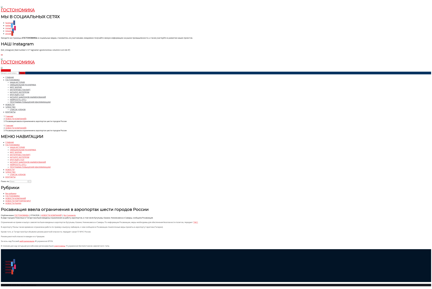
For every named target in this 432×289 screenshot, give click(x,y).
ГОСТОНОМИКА (12, 80)
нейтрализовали (26, 241)
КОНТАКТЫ (10, 112)
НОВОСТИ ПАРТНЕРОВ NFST (18, 201)
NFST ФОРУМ (16, 87)
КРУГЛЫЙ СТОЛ (17, 94)
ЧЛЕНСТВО (10, 107)
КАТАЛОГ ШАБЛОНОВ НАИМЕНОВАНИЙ (28, 97)
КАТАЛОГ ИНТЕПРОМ (19, 92)
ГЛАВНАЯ (9, 77)
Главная (9, 116)
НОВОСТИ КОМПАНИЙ (15, 119)
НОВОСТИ (10, 104)
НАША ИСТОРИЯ (17, 82)
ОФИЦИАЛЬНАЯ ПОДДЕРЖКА (23, 85)
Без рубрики (10, 193)
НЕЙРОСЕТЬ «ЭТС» (18, 99)
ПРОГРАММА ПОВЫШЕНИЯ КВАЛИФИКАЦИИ (30, 102)
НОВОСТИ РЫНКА (13, 203)
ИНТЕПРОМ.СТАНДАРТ (20, 90)
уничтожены (59, 246)
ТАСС (195, 222)
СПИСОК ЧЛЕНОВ (18, 109)
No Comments (70, 215)
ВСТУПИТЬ (6, 70)
